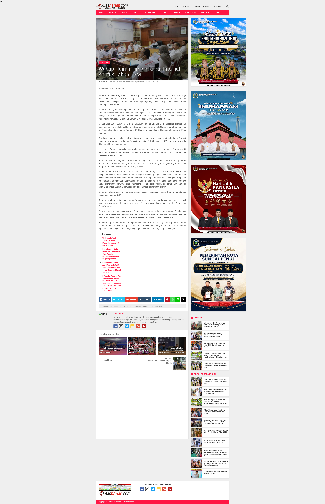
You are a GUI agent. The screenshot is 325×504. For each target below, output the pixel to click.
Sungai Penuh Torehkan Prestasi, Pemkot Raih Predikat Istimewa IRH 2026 (216, 365)
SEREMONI (205, 13)
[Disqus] (142, 404)
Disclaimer (217, 6)
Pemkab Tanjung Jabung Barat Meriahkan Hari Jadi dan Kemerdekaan (112, 350)
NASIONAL (112, 13)
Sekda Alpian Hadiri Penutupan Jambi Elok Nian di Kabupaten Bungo (214, 345)
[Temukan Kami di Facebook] (115, 326)
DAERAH (218, 13)
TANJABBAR (104, 62)
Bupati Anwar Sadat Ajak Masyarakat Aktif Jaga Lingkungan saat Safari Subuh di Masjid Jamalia (111, 267)
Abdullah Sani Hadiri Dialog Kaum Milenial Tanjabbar (215, 472)
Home (176, 6)
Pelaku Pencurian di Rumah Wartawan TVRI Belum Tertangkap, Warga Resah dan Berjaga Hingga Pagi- (216, 453)
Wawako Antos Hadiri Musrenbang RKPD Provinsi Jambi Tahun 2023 (216, 431)
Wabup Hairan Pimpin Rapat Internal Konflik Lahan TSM (139, 71)
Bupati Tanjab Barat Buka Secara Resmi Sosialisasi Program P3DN (215, 441)
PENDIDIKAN (150, 13)
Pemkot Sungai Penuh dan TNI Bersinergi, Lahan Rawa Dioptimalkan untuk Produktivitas (215, 355)
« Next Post (107, 360)
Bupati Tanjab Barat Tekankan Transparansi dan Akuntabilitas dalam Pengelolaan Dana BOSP (171, 350)
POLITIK (136, 13)
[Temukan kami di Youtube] (144, 326)
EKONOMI (165, 13)
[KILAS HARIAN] (116, 6)
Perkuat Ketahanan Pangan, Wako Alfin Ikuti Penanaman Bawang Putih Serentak (216, 391)
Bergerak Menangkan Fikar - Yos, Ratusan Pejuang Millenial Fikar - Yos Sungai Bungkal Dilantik (215, 422)
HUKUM (125, 13)
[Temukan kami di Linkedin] (132, 326)
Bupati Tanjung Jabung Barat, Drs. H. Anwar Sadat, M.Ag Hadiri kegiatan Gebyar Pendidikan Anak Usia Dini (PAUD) (141, 348)
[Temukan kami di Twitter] (126, 326)
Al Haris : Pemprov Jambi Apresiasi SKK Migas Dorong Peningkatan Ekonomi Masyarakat (216, 463)
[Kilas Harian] (115, 495)
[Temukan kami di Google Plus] (138, 326)
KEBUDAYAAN (190, 13)
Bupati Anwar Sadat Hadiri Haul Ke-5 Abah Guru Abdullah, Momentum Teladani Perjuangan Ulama (111, 254)
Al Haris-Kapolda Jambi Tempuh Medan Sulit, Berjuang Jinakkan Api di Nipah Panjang (215, 324)
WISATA (177, 13)
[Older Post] (182, 359)
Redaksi (186, 6)
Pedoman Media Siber (201, 6)
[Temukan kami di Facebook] (141, 489)
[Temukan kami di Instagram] (121, 326)
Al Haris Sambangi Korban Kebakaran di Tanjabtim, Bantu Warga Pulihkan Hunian (214, 335)
